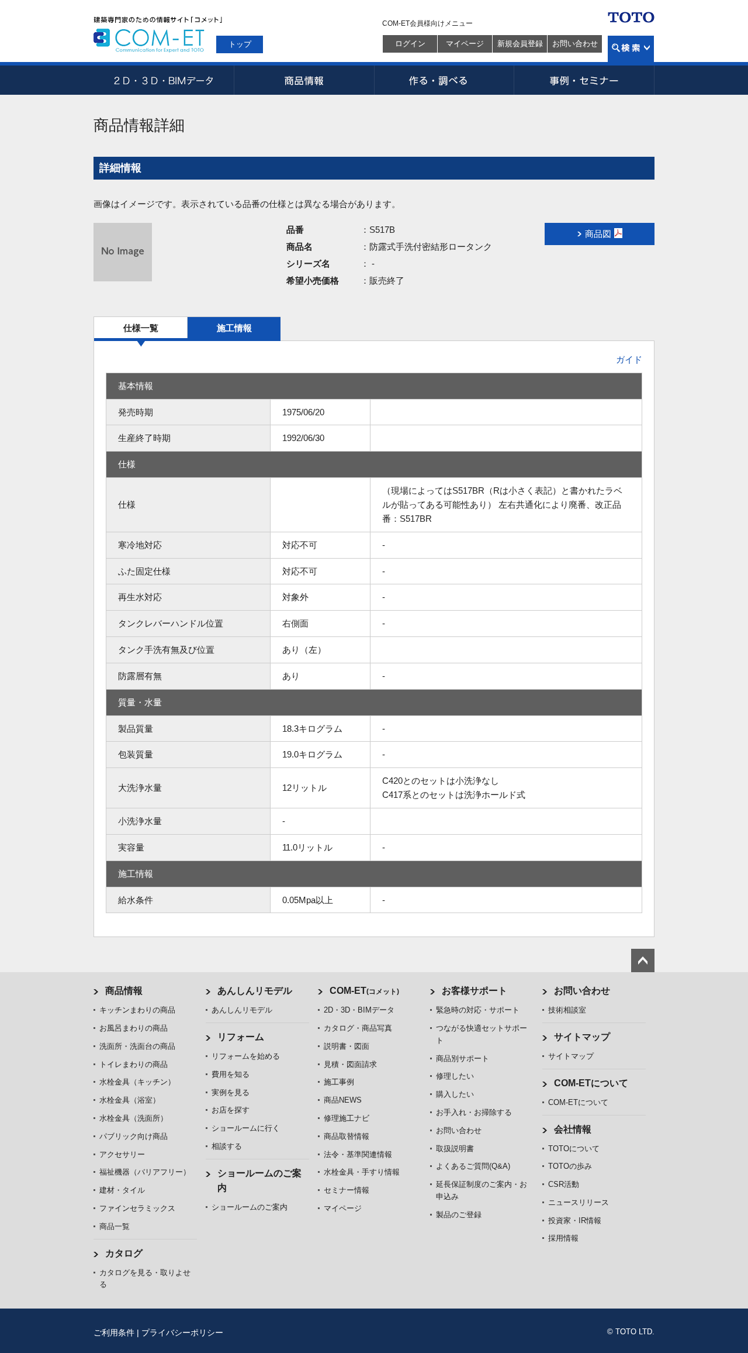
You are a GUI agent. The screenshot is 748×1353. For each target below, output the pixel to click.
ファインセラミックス (137, 1208)
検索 (631, 49)
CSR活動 (563, 1184)
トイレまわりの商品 (133, 1064)
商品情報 (304, 80)
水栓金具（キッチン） (137, 1081)
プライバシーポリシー (182, 1332)
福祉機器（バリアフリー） (145, 1172)
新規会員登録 (520, 43)
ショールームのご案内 (250, 1207)
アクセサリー (122, 1154)
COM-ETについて (591, 1083)
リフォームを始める (246, 1056)
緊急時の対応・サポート (478, 1010)
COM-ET (364, 991)
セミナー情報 (346, 1190)
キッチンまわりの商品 (137, 1010)
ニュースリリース (578, 1202)
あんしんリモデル (254, 991)
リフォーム (240, 1037)
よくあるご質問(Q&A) (473, 1166)
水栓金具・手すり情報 (362, 1172)
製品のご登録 (459, 1214)
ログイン (410, 43)
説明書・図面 (346, 1046)
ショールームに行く (246, 1128)
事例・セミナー (584, 80)
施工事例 (339, 1081)
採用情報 (563, 1238)
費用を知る (231, 1074)
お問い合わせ (575, 43)
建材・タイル (122, 1190)
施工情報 (234, 328)
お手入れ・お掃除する (474, 1112)
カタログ (124, 1253)
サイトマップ (582, 1037)
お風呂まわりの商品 (133, 1028)
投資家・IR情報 (574, 1220)
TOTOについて (574, 1148)
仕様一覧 (140, 328)
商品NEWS (343, 1100)
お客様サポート (474, 991)
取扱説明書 (455, 1148)
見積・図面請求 (350, 1064)
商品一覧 (114, 1226)
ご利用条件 (114, 1332)
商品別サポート (462, 1058)
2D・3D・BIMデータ (164, 80)
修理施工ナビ (346, 1118)
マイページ (465, 43)
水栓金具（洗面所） (133, 1118)
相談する (227, 1146)
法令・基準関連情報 (358, 1154)
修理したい (455, 1076)
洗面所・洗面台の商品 (137, 1046)
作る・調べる (444, 80)
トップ (239, 44)
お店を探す (231, 1110)
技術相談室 (567, 1010)
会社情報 (572, 1129)
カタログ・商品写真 (358, 1028)
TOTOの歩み (570, 1166)
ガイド (629, 359)
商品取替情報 (346, 1136)
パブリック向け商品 (133, 1136)
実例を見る (231, 1092)
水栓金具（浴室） (129, 1100)
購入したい (455, 1094)
